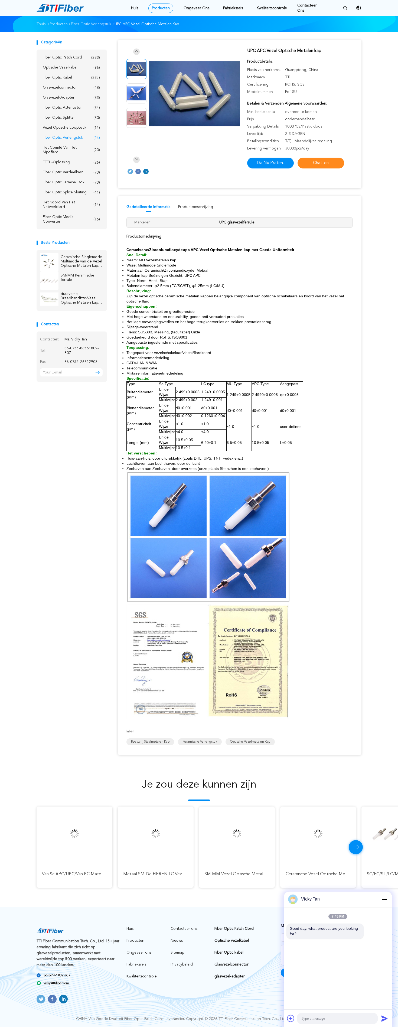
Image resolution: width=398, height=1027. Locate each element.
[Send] (384, 1018)
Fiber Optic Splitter (71, 118)
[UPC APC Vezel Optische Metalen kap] (194, 94)
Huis (134, 8)
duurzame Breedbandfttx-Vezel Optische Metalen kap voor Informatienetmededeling (82, 298)
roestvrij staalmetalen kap (150, 741)
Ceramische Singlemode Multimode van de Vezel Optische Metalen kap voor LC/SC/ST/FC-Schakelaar (81, 261)
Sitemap (177, 952)
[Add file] (291, 1018)
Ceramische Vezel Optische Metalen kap (325, 874)
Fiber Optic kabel (71, 78)
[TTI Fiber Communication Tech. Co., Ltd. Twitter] (130, 171)
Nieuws (177, 940)
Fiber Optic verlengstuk (71, 138)
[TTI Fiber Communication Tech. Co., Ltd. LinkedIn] (146, 171)
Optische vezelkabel (71, 68)
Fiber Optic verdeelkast (71, 172)
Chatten (321, 163)
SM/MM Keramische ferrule (77, 278)
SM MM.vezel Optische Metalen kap (240, 874)
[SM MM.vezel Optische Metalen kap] (237, 834)
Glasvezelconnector (71, 88)
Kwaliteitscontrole (272, 8)
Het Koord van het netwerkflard (71, 204)
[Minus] (384, 899)
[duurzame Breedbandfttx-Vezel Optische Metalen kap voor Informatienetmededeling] (49, 299)
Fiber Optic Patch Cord (71, 58)
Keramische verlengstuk (199, 741)
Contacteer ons (307, 8)
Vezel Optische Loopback (71, 128)
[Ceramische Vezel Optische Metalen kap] (318, 834)
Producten (161, 8)
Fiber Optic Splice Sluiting (71, 192)
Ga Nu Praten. (270, 163)
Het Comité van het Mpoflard (71, 150)
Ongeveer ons (196, 8)
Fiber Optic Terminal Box (71, 182)
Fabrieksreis (233, 8)
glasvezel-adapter (71, 98)
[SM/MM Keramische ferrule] (49, 280)
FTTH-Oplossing (71, 162)
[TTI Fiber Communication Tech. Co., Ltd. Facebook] (138, 171)
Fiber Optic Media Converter (71, 219)
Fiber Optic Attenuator (71, 108)
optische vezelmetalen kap (250, 741)
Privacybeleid (182, 964)
